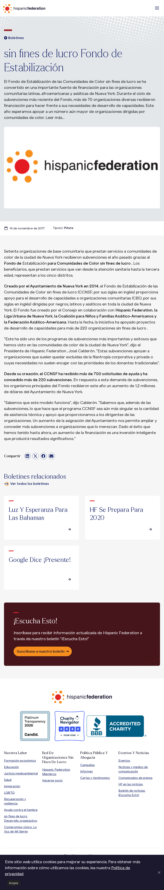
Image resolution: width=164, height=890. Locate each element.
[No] (159, 872)
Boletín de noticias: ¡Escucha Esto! (131, 793)
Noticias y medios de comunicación (133, 769)
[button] (157, 8)
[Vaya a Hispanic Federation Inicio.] (33, 8)
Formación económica (20, 760)
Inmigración (12, 786)
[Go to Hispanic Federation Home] (82, 697)
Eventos (124, 760)
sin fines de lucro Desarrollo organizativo (20, 818)
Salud (7, 780)
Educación (11, 767)
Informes (86, 771)
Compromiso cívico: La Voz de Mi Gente (20, 829)
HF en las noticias (130, 784)
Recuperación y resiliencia (15, 801)
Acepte (13, 883)
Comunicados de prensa (135, 778)
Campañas (87, 765)
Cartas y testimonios (95, 778)
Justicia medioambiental (21, 773)
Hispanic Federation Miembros (56, 772)
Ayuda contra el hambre (21, 810)
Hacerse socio (52, 780)
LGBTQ (9, 793)
